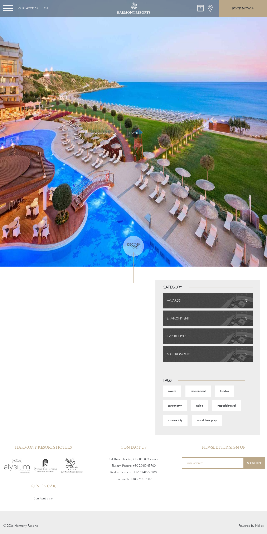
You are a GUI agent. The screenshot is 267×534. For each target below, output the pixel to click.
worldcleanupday (207, 420)
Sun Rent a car (43, 498)
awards (172, 391)
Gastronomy (178, 354)
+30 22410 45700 (144, 466)
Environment (178, 318)
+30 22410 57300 (145, 472)
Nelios (259, 526)
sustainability (175, 420)
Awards (174, 300)
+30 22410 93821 (141, 479)
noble (199, 405)
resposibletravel (227, 405)
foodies (224, 391)
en (46, 8)
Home (133, 133)
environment (198, 391)
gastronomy (175, 405)
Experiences (176, 336)
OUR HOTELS (27, 8)
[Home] (16, 465)
